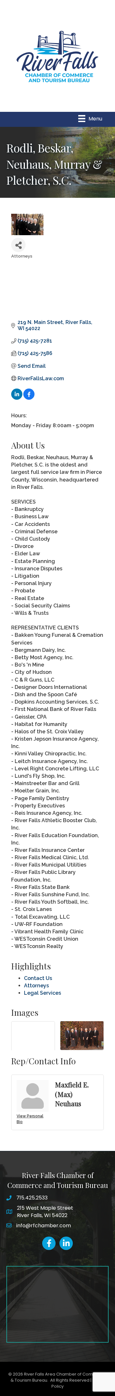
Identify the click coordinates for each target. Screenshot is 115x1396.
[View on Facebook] (28, 398)
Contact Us (38, 978)
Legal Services (42, 993)
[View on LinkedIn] (16, 398)
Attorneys (36, 986)
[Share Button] (18, 245)
